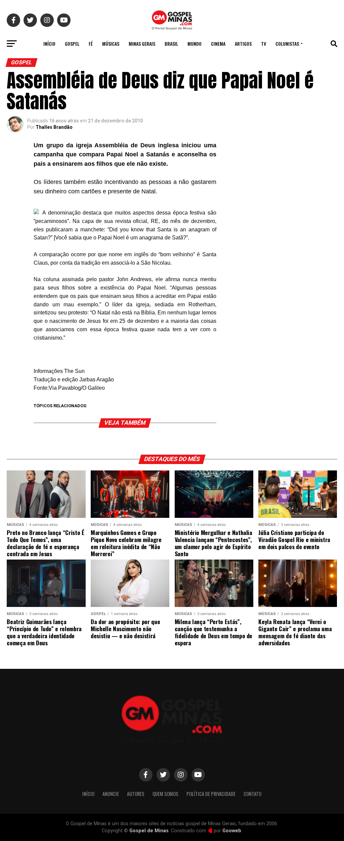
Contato (252, 793)
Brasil (171, 43)
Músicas (110, 43)
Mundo (194, 43)
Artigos (243, 43)
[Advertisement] (283, 186)
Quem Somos (165, 793)
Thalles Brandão (54, 127)
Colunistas (287, 43)
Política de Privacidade (210, 793)
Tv (263, 43)
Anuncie (110, 793)
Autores (135, 793)
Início (49, 43)
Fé (91, 43)
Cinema (218, 43)
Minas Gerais (142, 43)
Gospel (72, 43)
